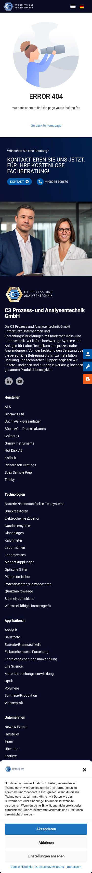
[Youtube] (20, 381)
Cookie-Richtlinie (21, 867)
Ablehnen (46, 842)
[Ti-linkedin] (9, 381)
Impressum (73, 867)
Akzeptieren (46, 829)
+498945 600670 (56, 181)
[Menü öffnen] (73, 6)
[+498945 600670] (40, 181)
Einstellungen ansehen (46, 856)
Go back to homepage (46, 125)
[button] (84, 769)
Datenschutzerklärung (49, 867)
